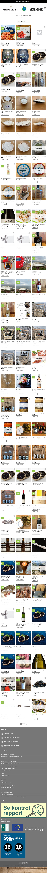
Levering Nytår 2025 (8, 733)
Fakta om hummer (5, 789)
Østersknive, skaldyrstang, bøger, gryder (9, 766)
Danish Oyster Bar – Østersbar (7, 787)
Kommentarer (6, 746)
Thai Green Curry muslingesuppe (38, 413)
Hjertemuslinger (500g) (20, 670)
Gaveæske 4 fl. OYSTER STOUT (37, 461)
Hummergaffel (3, 714)
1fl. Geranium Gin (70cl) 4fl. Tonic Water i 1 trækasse (22, 201)
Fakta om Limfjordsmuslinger (7, 794)
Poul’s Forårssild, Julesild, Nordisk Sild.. (9, 768)
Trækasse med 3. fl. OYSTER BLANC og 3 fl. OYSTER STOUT (23, 367)
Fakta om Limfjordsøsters (6, 792)
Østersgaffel (18, 714)
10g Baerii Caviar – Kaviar (6, 670)
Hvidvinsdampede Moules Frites (22, 413)
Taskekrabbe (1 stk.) (4, 692)
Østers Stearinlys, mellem (21, 133)
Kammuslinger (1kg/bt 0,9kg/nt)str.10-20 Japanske (21, 225)
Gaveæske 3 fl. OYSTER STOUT (22, 461)
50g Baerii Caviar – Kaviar (21, 646)
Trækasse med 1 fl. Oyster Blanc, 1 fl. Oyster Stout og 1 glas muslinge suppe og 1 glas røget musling (8, 342)
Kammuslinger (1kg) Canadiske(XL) (38, 224)
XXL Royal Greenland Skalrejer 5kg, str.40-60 (38, 367)
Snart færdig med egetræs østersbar (11, 737)
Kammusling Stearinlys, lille (21, 156)
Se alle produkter (4, 775)
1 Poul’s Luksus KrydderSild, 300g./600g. (6, 65)
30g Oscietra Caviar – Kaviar (21, 483)
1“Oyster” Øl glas (4, 389)
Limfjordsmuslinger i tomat (37, 178)
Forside (18, 15)
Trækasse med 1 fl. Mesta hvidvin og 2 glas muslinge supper (23, 342)
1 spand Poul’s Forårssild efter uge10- (39, 156)
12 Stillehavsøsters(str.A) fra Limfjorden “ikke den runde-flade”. (22, 531)
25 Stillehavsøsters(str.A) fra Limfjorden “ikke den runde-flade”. (22, 438)
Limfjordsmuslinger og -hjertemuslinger (9, 761)
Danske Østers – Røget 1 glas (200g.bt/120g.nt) (37, 577)
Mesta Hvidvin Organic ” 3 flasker (22, 692)
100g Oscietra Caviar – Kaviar (6, 87)
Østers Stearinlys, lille (5, 133)
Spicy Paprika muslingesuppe (6, 437)
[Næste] (26, 724)
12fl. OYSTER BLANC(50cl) (21, 553)
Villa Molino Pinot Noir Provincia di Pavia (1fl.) (8, 225)
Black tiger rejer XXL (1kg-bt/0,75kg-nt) (8, 600)
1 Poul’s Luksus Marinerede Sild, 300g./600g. (22, 65)
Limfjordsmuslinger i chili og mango (8, 200)
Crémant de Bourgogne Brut (37, 530)
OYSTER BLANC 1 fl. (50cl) (6, 553)
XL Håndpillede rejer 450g (21, 389)
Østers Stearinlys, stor (36, 133)
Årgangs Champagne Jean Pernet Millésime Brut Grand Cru (22, 624)
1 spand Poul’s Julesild (20, 271)
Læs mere (19, 92)
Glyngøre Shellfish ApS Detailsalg (8, 819)
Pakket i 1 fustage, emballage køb (7, 111)
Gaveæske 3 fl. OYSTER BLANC (7, 461)
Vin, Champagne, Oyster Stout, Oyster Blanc (10, 763)
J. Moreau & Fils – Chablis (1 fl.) (38, 670)
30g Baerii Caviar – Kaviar (37, 646)
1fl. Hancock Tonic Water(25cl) (6, 178)
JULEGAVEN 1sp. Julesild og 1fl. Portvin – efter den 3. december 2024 (8, 272)
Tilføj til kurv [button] (5, 45)
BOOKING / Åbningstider (6, 782)
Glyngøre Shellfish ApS (5, 821)
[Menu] (1, 8)
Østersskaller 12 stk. (20, 576)
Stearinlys (3, 773)
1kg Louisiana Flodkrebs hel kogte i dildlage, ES (22, 41)
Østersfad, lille (19, 294)
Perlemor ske (34, 553)
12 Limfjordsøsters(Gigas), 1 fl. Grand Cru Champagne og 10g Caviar (8, 647)
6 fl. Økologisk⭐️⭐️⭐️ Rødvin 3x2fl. (39, 437)
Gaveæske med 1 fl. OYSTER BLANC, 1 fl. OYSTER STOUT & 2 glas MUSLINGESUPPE (8, 414)
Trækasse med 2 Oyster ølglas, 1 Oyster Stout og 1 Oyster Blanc (7, 367)
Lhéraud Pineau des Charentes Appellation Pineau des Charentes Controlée (38, 507)
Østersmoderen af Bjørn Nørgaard (11, 741)
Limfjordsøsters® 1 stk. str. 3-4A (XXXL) (38, 715)
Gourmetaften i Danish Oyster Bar (22, 318)
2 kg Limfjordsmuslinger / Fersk (38, 692)
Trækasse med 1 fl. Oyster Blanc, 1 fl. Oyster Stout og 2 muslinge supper (38, 342)
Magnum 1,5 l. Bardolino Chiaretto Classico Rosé (38, 390)
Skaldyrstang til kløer (5, 530)
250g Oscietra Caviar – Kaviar (37, 64)
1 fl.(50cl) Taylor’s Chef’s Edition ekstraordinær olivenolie (38, 248)
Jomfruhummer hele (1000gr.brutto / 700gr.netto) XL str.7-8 (23, 600)
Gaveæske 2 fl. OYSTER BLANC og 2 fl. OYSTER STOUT (7, 506)
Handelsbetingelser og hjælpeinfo (8, 785)
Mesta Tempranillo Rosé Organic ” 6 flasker (38, 295)
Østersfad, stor (34, 271)
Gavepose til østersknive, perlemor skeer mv (38, 41)
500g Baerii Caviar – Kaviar (6, 576)
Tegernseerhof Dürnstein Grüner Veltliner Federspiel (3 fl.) (38, 600)
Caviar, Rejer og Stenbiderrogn (7, 754)
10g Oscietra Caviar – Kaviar (37, 483)
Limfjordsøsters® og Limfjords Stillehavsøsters (11, 758)
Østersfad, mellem (4, 294)
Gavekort (2, 247)
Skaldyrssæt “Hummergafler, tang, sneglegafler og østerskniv (38, 88)
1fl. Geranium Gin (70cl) (36, 200)
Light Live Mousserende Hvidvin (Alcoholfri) (7, 319)
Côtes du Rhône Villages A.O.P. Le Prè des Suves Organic (23, 506)
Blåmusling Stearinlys (36, 111)
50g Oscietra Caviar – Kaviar (6, 483)
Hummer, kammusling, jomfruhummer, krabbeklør (11, 756)
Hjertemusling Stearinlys (21, 111)
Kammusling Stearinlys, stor (6, 156)
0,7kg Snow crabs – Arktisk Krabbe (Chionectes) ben (22, 88)
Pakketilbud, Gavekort (5, 770)
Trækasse (33, 318)
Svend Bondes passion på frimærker (11, 745)
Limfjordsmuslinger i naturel (21, 178)
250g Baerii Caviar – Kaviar (37, 623)
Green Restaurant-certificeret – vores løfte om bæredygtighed (14, 796)
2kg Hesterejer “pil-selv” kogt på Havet (7, 41)
